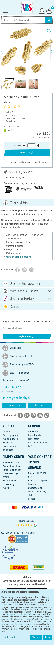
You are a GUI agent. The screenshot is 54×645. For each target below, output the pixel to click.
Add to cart (25, 152)
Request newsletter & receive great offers (27, 321)
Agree (48, 637)
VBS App (6, 487)
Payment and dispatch (13, 466)
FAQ (30, 446)
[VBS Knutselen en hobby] (27, 7)
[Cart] (49, 11)
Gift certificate (35, 431)
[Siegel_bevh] (18, 538)
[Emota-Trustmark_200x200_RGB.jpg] (9, 552)
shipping (47, 137)
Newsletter (33, 438)
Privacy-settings (10, 473)
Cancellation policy (11, 469)
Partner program (10, 435)
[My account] (42, 11)
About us (6, 431)
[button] (4, 52)
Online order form (11, 462)
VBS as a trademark (11, 438)
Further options (10, 637)
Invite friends (34, 435)
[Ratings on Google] (27, 523)
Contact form (14, 405)
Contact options (36, 487)
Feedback (40, 405)
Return (5, 477)
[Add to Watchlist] (49, 31)
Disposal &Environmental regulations (9, 446)
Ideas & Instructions (37, 442)
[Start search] (49, 20)
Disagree (36, 637)
